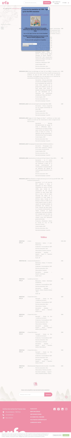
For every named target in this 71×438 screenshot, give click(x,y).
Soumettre (25, 45)
